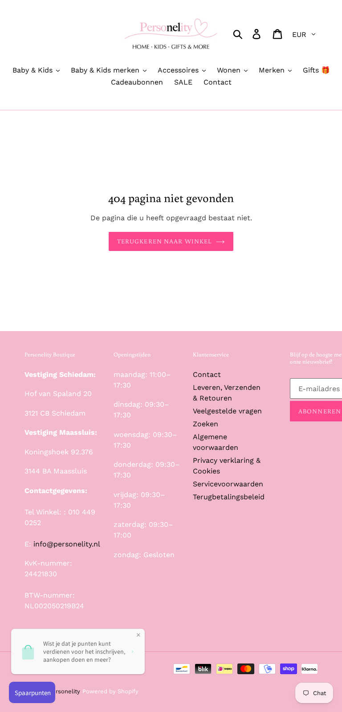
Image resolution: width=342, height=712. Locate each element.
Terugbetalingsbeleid (229, 497)
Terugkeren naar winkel (164, 241)
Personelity (64, 691)
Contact (207, 374)
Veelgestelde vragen (227, 411)
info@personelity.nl (66, 544)
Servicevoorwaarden (228, 484)
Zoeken (205, 424)
